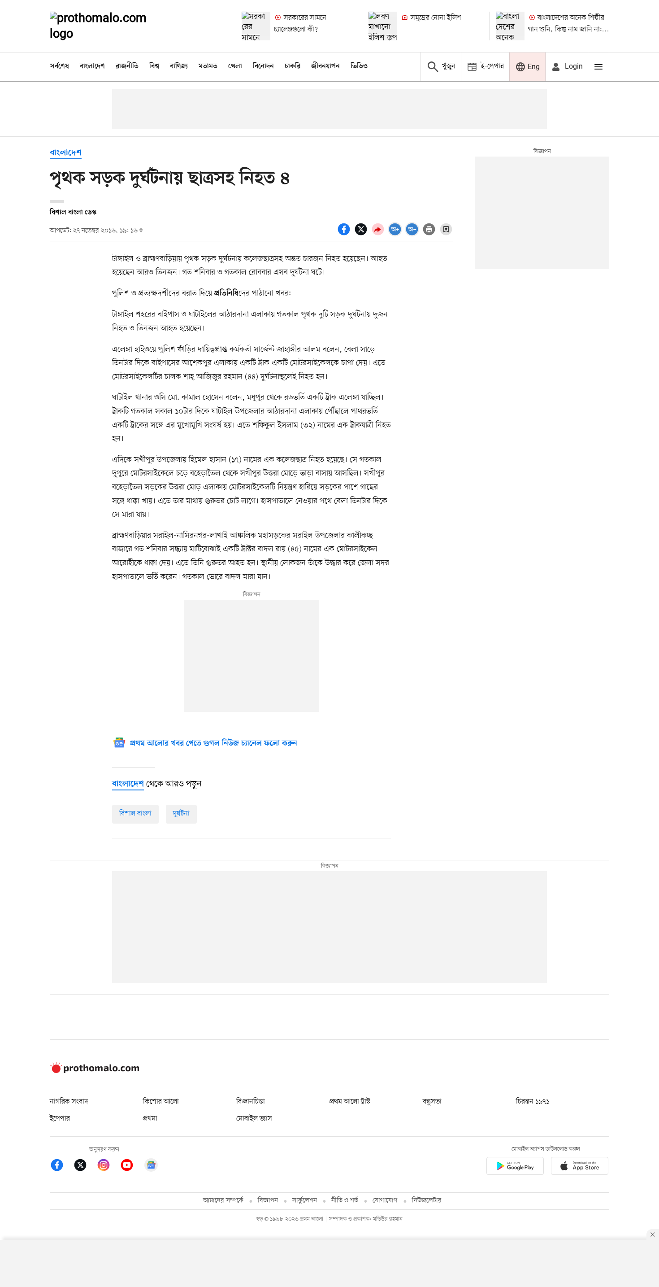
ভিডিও (359, 66)
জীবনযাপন (325, 66)
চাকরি (292, 66)
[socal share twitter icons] (362, 234)
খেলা (235, 66)
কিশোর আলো (161, 1102)
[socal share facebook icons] (345, 234)
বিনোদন (263, 66)
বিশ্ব (154, 66)
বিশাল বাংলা (135, 814)
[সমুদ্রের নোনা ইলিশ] (383, 26)
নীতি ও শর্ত (344, 1200)
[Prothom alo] (110, 26)
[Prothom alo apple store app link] (579, 1167)
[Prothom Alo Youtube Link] (131, 1166)
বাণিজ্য (179, 66)
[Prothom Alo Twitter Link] (84, 1166)
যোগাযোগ (385, 1200)
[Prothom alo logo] (94, 1071)
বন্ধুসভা (432, 1102)
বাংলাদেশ (92, 66)
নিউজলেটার (427, 1200)
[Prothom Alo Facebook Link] (61, 1166)
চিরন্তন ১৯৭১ (532, 1102)
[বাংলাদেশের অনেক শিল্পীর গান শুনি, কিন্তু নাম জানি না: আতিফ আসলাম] (510, 26)
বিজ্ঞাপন (268, 1200)
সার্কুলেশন (304, 1200)
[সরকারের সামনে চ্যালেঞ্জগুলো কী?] (256, 26)
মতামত (208, 66)
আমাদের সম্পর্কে (223, 1200)
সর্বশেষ (59, 66)
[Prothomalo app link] (515, 1167)
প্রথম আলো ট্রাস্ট (350, 1102)
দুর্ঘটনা (181, 814)
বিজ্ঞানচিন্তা (250, 1102)
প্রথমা (150, 1119)
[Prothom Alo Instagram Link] (108, 1166)
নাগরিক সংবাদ (69, 1102)
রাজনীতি (127, 66)
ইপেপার (60, 1119)
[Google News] (151, 1166)
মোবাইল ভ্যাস (254, 1119)
